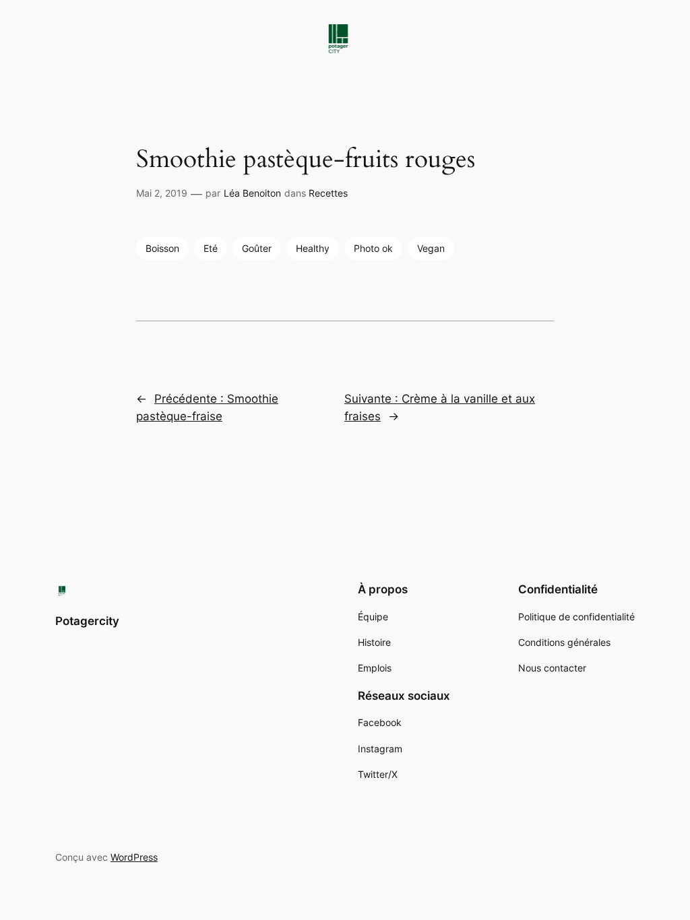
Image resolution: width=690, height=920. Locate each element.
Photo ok (373, 248)
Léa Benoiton (252, 193)
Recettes (328, 193)
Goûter (257, 248)
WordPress (134, 857)
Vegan (431, 248)
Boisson (162, 248)
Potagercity (87, 621)
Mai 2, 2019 (161, 193)
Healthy (313, 248)
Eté (210, 248)
